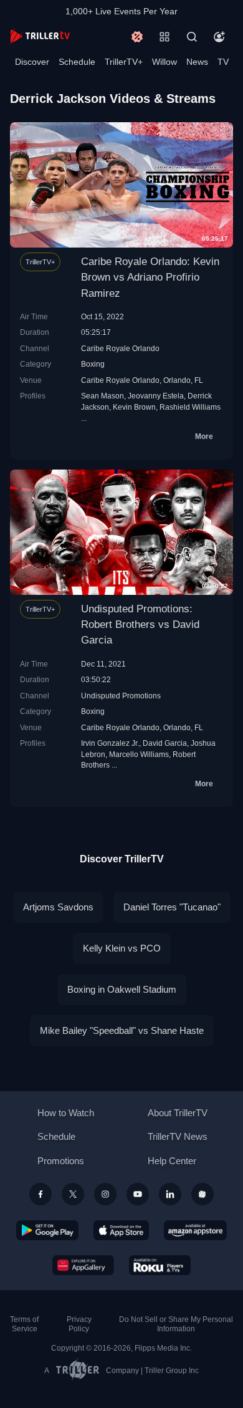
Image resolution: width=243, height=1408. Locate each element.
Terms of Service (24, 1324)
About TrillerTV (177, 1112)
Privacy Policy (79, 1324)
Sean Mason (102, 396)
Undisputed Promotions (121, 696)
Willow (164, 62)
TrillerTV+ (124, 62)
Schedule (77, 62)
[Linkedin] (170, 1194)
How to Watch (65, 1112)
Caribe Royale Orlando (120, 348)
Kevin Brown (134, 407)
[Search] (192, 37)
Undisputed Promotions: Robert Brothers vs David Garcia (140, 624)
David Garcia (165, 743)
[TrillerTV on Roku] (160, 1265)
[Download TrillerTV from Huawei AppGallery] (83, 1265)
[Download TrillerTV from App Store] (121, 1230)
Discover (32, 62)
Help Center (172, 1160)
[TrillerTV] (40, 36)
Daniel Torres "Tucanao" (172, 907)
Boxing (93, 364)
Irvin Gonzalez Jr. (110, 743)
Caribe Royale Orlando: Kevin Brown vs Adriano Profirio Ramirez (150, 277)
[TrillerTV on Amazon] (195, 1230)
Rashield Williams (190, 407)
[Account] (219, 37)
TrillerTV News (177, 1136)
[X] (73, 1194)
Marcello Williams (139, 754)
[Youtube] (137, 1194)
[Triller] (202, 1194)
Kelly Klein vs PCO (122, 948)
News (197, 62)
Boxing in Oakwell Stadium (121, 989)
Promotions (60, 1160)
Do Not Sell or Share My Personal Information (176, 1324)
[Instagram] (105, 1194)
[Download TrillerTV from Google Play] (47, 1230)
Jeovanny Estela (156, 396)
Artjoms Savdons (58, 907)
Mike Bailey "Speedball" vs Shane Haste (122, 1030)
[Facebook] (40, 1194)
